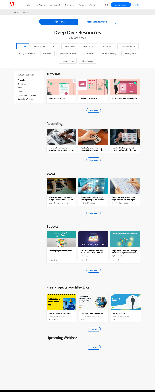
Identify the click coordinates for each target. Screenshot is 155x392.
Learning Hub (55, 5)
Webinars (92, 5)
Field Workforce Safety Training (60, 313)
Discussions (69, 5)
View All (93, 329)
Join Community (121, 5)
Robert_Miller (117, 316)
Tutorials (81, 5)
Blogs (28, 5)
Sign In (136, 5)
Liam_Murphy (53, 316)
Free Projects (40, 5)
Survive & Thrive (119, 313)
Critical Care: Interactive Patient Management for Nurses (101, 313)
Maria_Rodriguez (86, 316)
